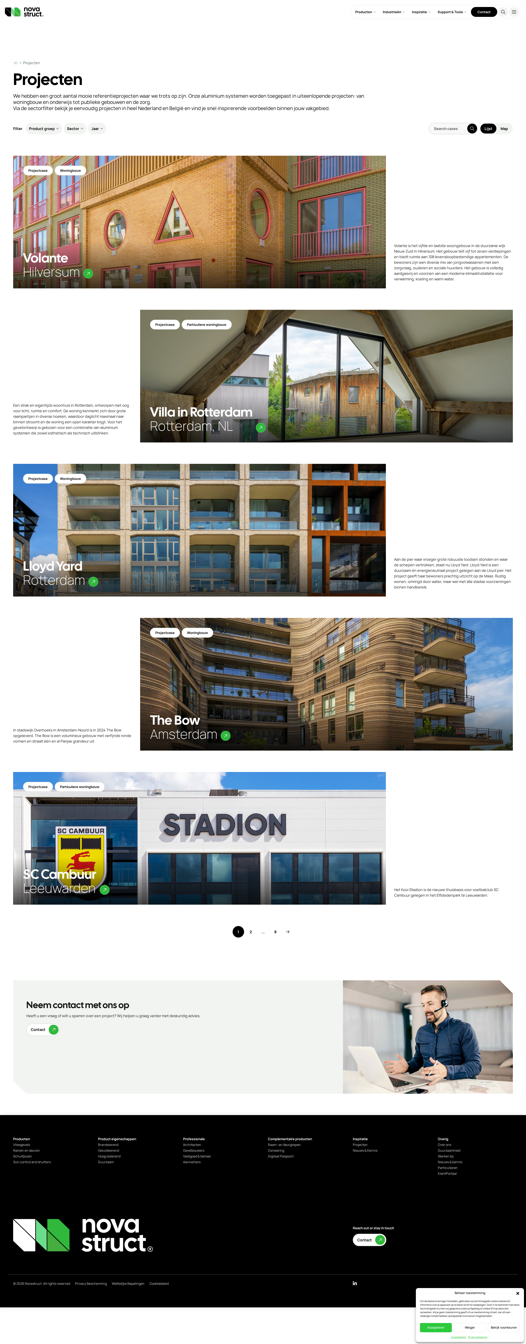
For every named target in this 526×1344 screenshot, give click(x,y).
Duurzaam (106, 1162)
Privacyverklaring (477, 1337)
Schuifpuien (22, 1156)
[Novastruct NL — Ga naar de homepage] (24, 12)
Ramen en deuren (26, 1150)
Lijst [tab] (488, 128)
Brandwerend (108, 1144)
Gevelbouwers (193, 1150)
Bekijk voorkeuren (504, 1327)
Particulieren (448, 1167)
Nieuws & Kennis (365, 1150)
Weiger (470, 1327)
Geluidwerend (108, 1150)
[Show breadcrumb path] (15, 63)
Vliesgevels (21, 1144)
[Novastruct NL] (83, 1235)
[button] (518, 1293)
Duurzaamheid (449, 1150)
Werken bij (445, 1156)
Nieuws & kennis (450, 1162)
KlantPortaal (447, 1173)
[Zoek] (503, 12)
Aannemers (192, 1162)
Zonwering (276, 1150)
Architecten (192, 1144)
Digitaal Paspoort (281, 1156)
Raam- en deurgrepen (284, 1144)
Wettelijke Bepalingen (128, 1283)
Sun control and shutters (32, 1162)
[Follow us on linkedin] (355, 1283)
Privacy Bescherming (91, 1283)
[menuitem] (365, 12)
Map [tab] (504, 128)
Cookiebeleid (458, 1337)
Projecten (31, 62)
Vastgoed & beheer (197, 1156)
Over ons (444, 1144)
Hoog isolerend (109, 1156)
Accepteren (435, 1327)
